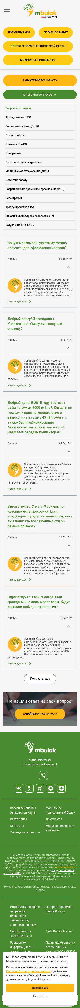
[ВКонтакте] (19, 788)
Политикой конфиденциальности (28, 971)
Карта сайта (18, 819)
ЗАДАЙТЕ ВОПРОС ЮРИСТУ (40, 713)
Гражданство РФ (16, 144)
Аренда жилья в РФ (18, 117)
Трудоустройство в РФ (20, 207)
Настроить (40, 996)
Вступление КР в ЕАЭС (20, 225)
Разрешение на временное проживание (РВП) (35, 189)
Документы (54, 819)
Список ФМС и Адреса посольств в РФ (30, 216)
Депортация (13, 153)
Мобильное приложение (37, 59)
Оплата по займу (56, 32)
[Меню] (7, 11)
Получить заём (19, 32)
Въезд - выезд (15, 135)
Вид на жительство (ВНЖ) (22, 126)
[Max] (51, 788)
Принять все (40, 987)
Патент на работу (16, 180)
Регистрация (14, 198)
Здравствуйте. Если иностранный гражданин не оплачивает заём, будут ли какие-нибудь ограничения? (39, 602)
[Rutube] (40, 788)
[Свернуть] (69, 266)
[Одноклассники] (29, 788)
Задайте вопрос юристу (40, 80)
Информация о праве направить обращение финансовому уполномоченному (25, 915)
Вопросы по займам (18, 108)
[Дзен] (61, 788)
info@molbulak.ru (65, 867)
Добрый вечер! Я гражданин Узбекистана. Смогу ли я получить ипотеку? (35, 324)
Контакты (17, 825)
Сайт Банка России (59, 931)
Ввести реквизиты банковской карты (38, 46)
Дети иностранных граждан (23, 162)
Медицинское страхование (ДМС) (27, 171)
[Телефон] (43, 775)
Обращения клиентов (25, 832)
